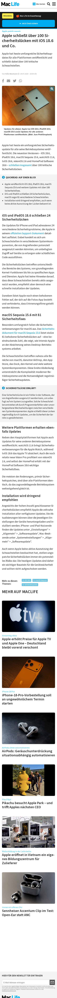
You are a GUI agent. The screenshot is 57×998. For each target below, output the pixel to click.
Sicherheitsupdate (31, 585)
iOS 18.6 (27, 580)
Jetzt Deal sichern (30, 23)
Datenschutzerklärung (9, 991)
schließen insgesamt (20, 165)
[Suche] (48, 4)
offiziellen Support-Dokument (27, 233)
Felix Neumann (11, 74)
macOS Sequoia (41, 580)
